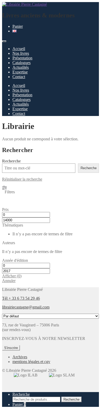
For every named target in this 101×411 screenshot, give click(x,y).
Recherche (11, 161)
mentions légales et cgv (31, 361)
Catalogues (21, 62)
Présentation (22, 58)
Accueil (18, 48)
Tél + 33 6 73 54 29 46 (21, 298)
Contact (18, 76)
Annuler (9, 280)
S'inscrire (11, 348)
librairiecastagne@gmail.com (25, 307)
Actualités (20, 67)
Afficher (11, 276)
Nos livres (20, 53)
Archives (19, 357)
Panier (17, 26)
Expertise (20, 72)
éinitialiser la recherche (23, 179)
